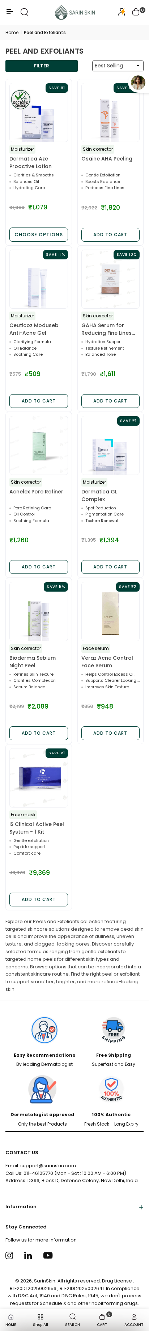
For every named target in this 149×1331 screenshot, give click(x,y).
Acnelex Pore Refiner (36, 491)
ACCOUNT (134, 1324)
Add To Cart (110, 234)
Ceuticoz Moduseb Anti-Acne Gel (34, 329)
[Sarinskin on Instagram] (10, 1255)
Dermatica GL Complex (99, 495)
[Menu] (9, 14)
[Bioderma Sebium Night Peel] (38, 611)
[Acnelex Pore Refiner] (38, 445)
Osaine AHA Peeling (106, 158)
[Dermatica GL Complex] (110, 445)
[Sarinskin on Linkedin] (29, 1255)
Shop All (40, 1324)
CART (104, 1319)
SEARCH (72, 1324)
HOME (10, 1324)
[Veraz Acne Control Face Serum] (110, 611)
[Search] (24, 14)
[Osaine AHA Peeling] (110, 112)
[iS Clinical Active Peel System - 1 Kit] (38, 778)
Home (11, 32)
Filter (41, 65)
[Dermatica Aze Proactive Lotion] (38, 112)
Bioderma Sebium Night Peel (32, 661)
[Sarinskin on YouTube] (48, 1255)
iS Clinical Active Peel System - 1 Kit (36, 828)
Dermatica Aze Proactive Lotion (30, 162)
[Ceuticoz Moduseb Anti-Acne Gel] (38, 279)
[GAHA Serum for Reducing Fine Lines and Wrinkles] (110, 279)
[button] (136, 12)
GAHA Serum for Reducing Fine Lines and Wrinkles (106, 329)
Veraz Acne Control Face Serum (107, 661)
